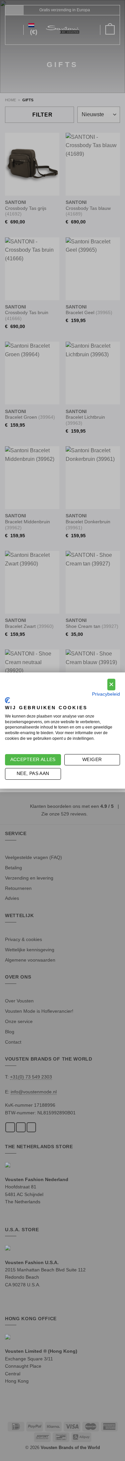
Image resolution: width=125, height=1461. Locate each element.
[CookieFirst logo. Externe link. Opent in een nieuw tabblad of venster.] (7, 700)
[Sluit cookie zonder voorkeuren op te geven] (111, 684)
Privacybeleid (106, 694)
